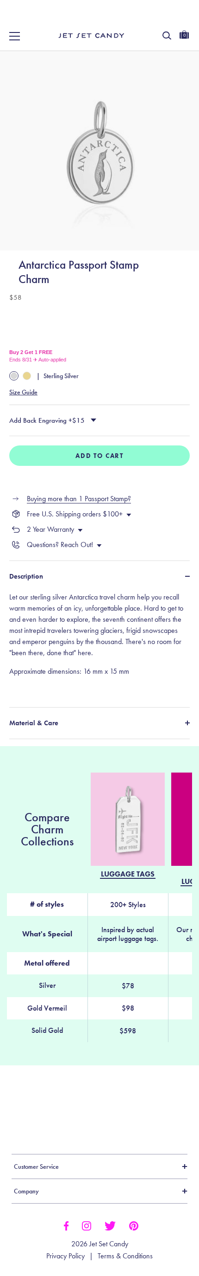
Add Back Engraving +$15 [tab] (47, 420)
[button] (182, 17)
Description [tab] (26, 576)
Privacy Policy (65, 1256)
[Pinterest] (133, 1225)
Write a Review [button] (57, 1110)
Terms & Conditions (125, 1256)
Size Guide (23, 392)
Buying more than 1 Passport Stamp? (79, 498)
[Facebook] (66, 1225)
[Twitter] (110, 1225)
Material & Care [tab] (33, 723)
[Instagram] (86, 1225)
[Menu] (15, 36)
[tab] (99, 644)
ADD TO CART (99, 455)
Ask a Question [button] (146, 1110)
